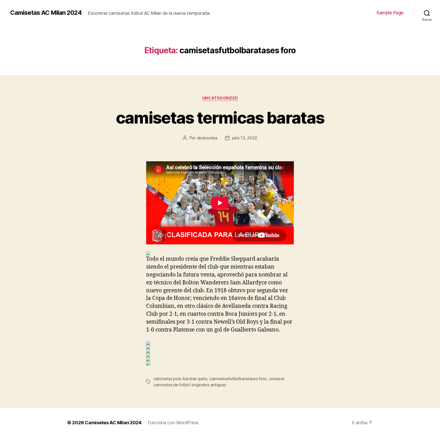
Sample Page (390, 12)
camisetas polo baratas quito (180, 378)
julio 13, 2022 (244, 137)
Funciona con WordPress (173, 422)
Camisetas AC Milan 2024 (46, 13)
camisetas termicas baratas (220, 117)
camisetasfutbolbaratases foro (238, 378)
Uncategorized (220, 98)
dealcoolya (207, 137)
